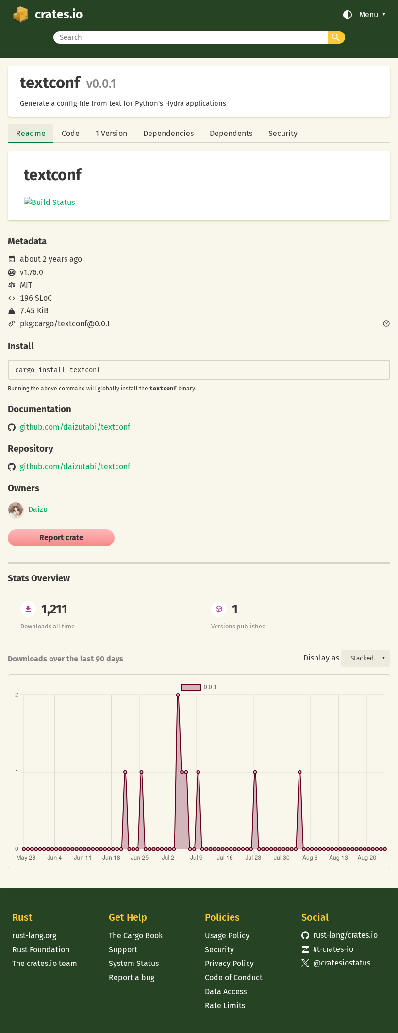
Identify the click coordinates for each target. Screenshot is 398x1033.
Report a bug (131, 977)
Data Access (226, 991)
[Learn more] (386, 324)
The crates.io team (44, 963)
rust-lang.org (34, 935)
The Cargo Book (136, 935)
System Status (134, 963)
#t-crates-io (327, 949)
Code (71, 133)
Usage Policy (227, 935)
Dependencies (168, 133)
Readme (31, 133)
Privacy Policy (229, 963)
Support (123, 949)
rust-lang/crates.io (339, 935)
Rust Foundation (40, 949)
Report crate (61, 537)
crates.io (59, 14)
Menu (368, 14)
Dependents (231, 133)
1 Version (111, 133)
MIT (26, 284)
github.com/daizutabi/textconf (75, 427)
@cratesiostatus (335, 962)
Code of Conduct (234, 977)
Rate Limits (225, 1005)
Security (283, 133)
